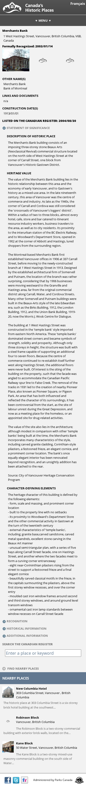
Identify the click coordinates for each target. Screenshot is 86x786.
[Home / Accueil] (32, 13)
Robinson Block (27, 717)
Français (77, 3)
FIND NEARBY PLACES (23, 668)
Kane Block (24, 743)
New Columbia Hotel (31, 688)
